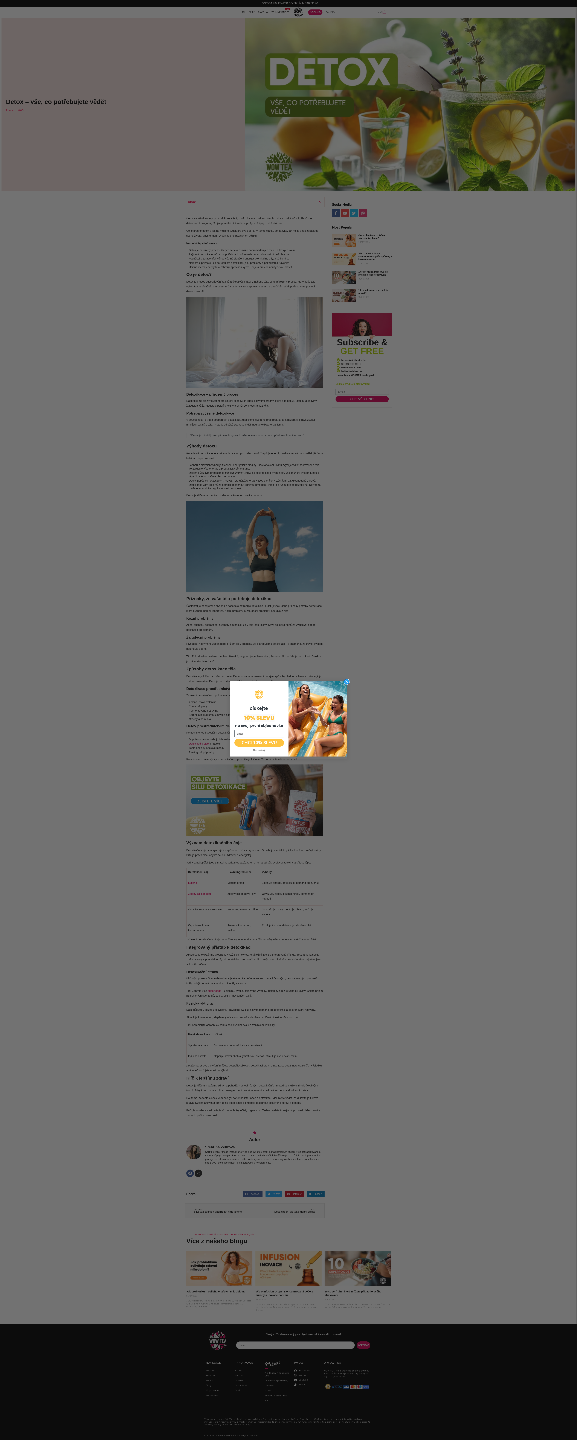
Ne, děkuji (259, 750)
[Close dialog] (346, 681)
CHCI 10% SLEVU (259, 743)
